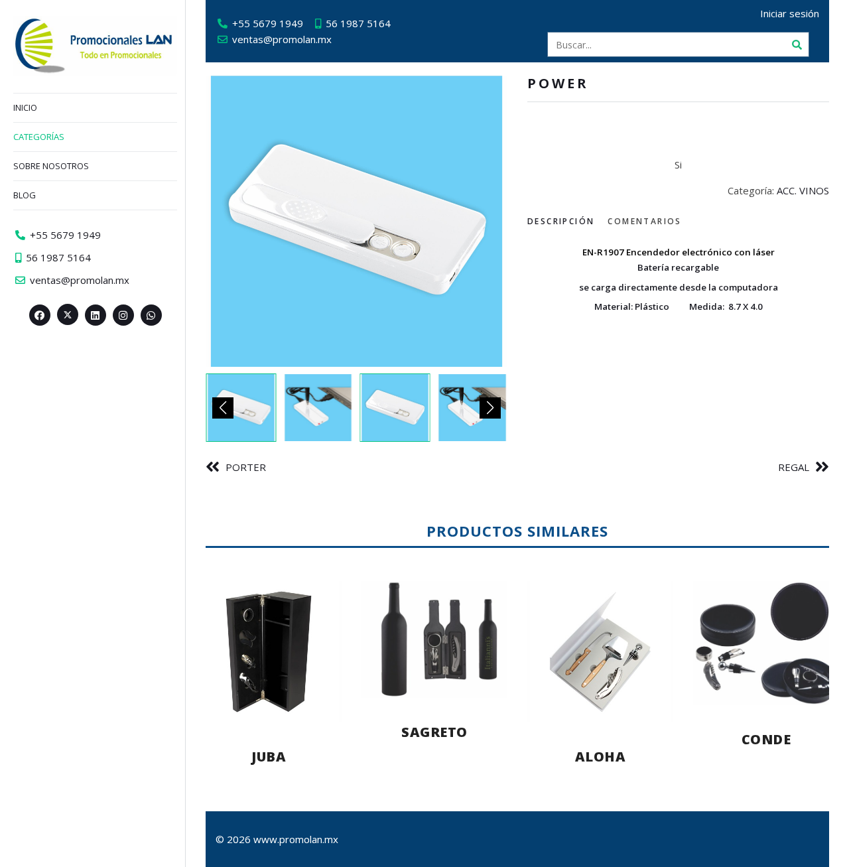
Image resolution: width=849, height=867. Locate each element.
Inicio (25, 107)
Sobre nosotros (51, 166)
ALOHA (600, 757)
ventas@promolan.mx (282, 39)
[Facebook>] (39, 315)
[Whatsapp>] (151, 315)
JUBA (268, 757)
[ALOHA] (600, 651)
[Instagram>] (123, 315)
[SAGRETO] (434, 639)
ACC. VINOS (803, 190)
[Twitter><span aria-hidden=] (67, 314)
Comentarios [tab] (644, 221)
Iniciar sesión (789, 13)
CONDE (766, 739)
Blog (24, 195)
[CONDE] (766, 643)
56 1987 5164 (358, 23)
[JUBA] (269, 651)
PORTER (246, 467)
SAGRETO (434, 732)
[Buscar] (797, 44)
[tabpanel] (678, 278)
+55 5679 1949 (267, 23)
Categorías (38, 137)
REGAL (793, 467)
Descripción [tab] (560, 221)
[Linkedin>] (95, 315)
